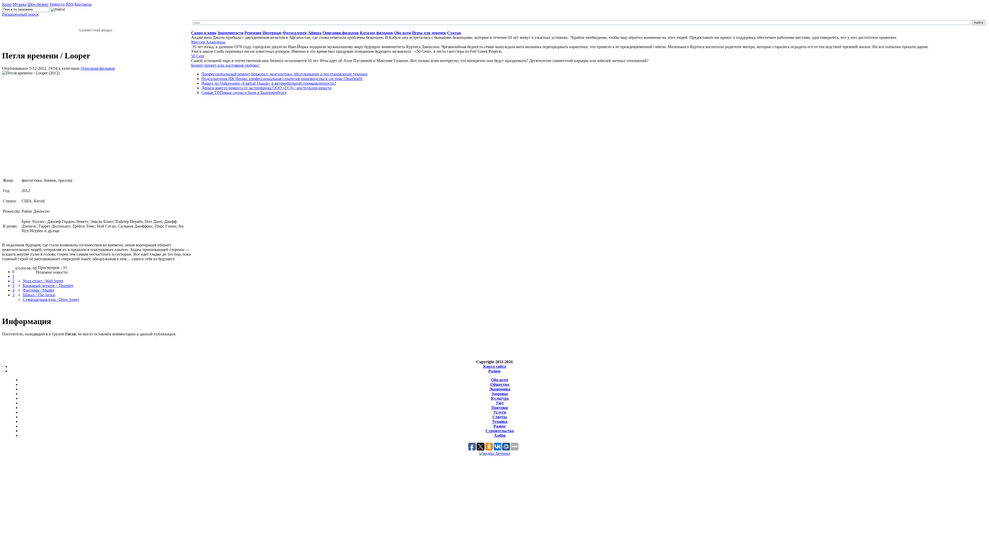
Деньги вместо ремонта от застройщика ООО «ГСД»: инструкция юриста (266, 88)
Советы (499, 417)
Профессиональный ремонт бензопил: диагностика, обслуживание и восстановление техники (284, 74)
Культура (500, 398)
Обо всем (499, 380)
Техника (499, 421)
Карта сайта (494, 366)
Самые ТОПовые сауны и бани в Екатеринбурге (244, 92)
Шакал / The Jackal (39, 295)
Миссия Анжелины (208, 42)
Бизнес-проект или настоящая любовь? (225, 65)
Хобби (500, 435)
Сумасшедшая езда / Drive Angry (51, 299)
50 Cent (197, 56)
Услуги (499, 412)
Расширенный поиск (20, 14)
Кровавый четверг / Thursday (48, 285)
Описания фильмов (98, 68)
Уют (500, 403)
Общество (499, 384)
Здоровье (499, 394)
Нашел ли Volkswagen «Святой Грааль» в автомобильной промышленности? (268, 83)
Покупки (499, 407)
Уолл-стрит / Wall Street (43, 281)
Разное (494, 371)
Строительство (499, 431)
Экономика (499, 389)
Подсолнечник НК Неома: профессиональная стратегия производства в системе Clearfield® (282, 78)
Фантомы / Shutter (38, 290)
